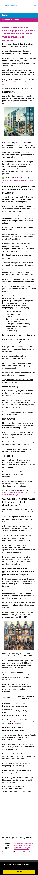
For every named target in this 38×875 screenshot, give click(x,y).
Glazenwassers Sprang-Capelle (23, 843)
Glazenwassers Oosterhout (22, 847)
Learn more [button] (6, 867)
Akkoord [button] (19, 871)
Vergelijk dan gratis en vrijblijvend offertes (23, 721)
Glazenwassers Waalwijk (21, 849)
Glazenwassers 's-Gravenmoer (23, 845)
